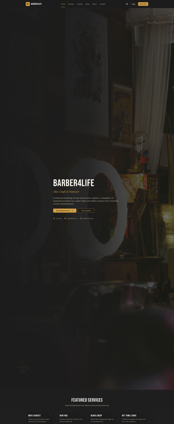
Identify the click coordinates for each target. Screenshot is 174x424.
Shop (87, 4)
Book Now (143, 4)
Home (63, 4)
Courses (80, 4)
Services (71, 4)
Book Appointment (63, 210)
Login (133, 4)
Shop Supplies (86, 210)
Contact (103, 4)
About (94, 4)
